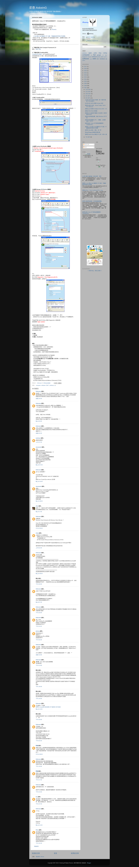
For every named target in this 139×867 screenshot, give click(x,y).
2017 (85, 66)
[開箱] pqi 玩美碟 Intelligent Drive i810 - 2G (96, 108)
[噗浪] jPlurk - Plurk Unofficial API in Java (92, 190)
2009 (85, 83)
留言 (85, 147)
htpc (106, 55)
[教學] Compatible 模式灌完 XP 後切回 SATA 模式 (48, 707)
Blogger (89, 863)
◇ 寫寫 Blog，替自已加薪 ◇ (95, 270)
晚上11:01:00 (39, 825)
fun (94, 55)
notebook (94, 56)
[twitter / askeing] (88, 39)
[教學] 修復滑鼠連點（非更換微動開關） (92, 201)
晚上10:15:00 (39, 481)
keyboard (84, 56)
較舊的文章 (75, 853)
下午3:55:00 (39, 639)
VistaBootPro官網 (37, 54)
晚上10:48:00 (39, 501)
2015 (85, 70)
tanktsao (38, 438)
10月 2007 (88, 93)
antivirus (84, 53)
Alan (37, 506)
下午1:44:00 (39, 698)
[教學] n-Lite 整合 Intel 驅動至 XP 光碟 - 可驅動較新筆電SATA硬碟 (96, 127)
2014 (85, 72)
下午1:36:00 (39, 686)
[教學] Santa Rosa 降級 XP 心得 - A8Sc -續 (96, 134)
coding (105, 53)
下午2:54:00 (39, 612)
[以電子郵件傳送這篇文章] (54, 383)
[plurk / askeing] (90, 37)
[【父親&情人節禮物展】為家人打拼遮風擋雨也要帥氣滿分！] (94, 251)
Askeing (91, 33)
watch (91, 58)
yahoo (83, 60)
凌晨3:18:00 (39, 654)
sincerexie (38, 447)
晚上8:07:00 (39, 602)
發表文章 (86, 144)
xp (55, 385)
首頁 (55, 853)
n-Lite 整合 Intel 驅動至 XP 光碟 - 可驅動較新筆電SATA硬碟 (49, 36)
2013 (85, 75)
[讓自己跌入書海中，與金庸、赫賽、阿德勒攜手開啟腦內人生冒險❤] (94, 265)
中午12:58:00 (39, 754)
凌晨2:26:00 (39, 398)
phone (98, 56)
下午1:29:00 (39, 766)
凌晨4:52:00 (39, 433)
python (105, 56)
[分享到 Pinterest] (61, 383)
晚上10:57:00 (39, 464)
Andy (37, 533)
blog (100, 53)
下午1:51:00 (39, 843)
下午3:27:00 (39, 779)
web (94, 59)
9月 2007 (87, 96)
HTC (103, 55)
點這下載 (38, 49)
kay (37, 796)
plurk (102, 56)
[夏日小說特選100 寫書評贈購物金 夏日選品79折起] (94, 258)
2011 (85, 79)
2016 (85, 68)
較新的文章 (36, 853)
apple (90, 53)
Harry (37, 830)
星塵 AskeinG (38, 7)
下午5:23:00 (39, 792)
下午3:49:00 (39, 584)
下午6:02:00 (39, 740)
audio (95, 53)
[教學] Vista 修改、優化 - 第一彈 (93, 130)
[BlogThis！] (56, 383)
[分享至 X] (57, 383)
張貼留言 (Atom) (40, 856)
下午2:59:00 (39, 719)
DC (91, 55)
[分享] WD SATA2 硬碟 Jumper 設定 (94, 103)
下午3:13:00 (39, 665)
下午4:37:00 (39, 804)
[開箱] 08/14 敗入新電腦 (91, 111)
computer (38, 385)
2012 (85, 77)
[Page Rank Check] (101, 167)
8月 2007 (87, 98)
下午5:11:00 (39, 626)
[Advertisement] (94, 233)
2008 (85, 85)
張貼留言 (36, 846)
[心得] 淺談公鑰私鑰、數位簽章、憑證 (91, 176)
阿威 (37, 745)
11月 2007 (88, 91)
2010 (85, 81)
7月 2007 (87, 137)
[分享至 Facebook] (59, 383)
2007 (85, 87)
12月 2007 (88, 89)
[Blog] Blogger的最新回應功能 (92, 132)
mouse (89, 56)
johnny (38, 631)
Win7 (47, 385)
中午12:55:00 (39, 528)
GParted (53, 29)
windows (51, 385)
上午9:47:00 (39, 442)
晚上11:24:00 (39, 709)
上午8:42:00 (39, 547)
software (43, 385)
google (99, 55)
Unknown (38, 391)
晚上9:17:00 (39, 511)
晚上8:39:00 (39, 421)
